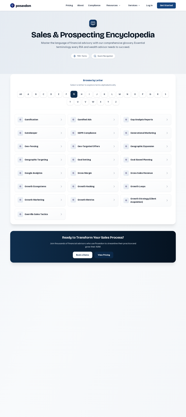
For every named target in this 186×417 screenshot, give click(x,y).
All (20, 94)
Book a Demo (82, 255)
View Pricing (104, 255)
